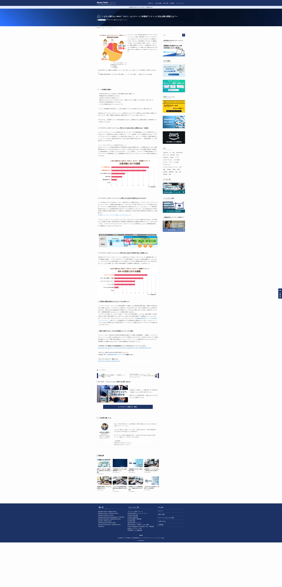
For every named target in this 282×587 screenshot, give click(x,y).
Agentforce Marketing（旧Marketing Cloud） (109, 519)
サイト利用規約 (127, 537)
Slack (177, 155)
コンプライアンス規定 (159, 537)
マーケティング (166, 164)
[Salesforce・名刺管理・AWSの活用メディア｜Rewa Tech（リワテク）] (106, 3)
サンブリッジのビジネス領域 (166, 517)
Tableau (171, 157)
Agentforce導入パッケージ (134, 522)
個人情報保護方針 (136, 537)
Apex (173, 152)
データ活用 (176, 162)
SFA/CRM (172, 155)
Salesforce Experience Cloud (105, 515)
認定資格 (165, 174)
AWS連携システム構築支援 (134, 530)
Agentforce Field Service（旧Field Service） (109, 524)
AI (170, 152)
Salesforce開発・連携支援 (134, 519)
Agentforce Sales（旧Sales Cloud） (107, 511)
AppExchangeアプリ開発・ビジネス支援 (138, 524)
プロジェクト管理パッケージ (135, 511)
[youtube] (140, 535)
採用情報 (161, 524)
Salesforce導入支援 (132, 515)
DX (168, 155)
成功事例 (165, 171)
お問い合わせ (280, 294)
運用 (170, 174)
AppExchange (179, 152)
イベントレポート (102, 19)
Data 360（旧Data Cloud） (105, 521)
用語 (176, 171)
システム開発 (176, 159)
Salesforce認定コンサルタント (104, 433)
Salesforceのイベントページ (116, 354)
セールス (165, 162)
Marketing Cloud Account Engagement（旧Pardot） (111, 517)
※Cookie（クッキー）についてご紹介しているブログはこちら (114, 215)
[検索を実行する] (183, 35)
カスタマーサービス (167, 159)
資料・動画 (161, 514)
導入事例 (161, 507)
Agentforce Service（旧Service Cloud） (108, 513)
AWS (164, 155)
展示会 (178, 169)
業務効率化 (171, 171)
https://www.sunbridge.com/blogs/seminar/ (109, 361)
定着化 (174, 169)
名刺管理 (169, 169)
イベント (177, 157)
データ (170, 162)
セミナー (161, 511)
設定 (180, 171)
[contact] (142, 535)
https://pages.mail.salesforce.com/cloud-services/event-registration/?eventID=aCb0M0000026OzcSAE (124, 348)
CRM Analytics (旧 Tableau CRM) (107, 522)
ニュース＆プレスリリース (147, 537)
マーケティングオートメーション (170, 167)
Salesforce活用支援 (132, 517)
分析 (180, 167)
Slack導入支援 (131, 521)
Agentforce (165, 152)
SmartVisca (165, 157)
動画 (164, 169)
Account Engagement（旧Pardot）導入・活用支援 (140, 526)
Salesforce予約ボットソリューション (137, 513)
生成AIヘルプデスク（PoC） (135, 528)
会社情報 (120, 537)
